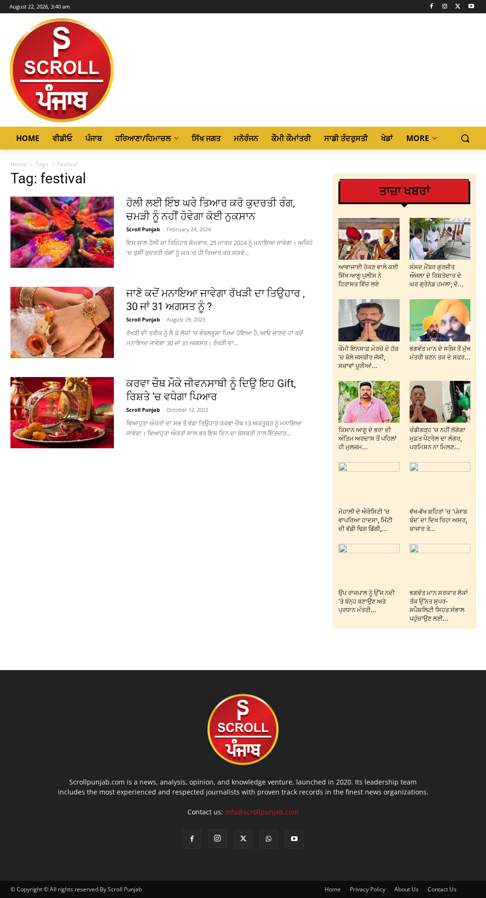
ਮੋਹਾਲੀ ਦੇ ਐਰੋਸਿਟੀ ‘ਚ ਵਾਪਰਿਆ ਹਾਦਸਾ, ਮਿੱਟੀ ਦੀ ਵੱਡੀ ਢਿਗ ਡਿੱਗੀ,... (365, 520)
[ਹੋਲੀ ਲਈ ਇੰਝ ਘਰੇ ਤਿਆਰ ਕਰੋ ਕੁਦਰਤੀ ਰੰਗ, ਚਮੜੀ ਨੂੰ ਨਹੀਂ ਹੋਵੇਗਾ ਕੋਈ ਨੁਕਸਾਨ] (62, 232)
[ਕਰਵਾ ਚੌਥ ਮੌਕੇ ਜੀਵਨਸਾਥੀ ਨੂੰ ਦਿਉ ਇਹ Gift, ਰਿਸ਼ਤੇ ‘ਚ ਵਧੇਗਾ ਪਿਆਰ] (62, 412)
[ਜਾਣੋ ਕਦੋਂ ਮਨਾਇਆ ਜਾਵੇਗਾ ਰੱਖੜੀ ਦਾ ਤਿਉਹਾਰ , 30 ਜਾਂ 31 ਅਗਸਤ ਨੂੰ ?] (62, 322)
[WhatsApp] (268, 839)
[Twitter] (457, 6)
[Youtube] (471, 6)
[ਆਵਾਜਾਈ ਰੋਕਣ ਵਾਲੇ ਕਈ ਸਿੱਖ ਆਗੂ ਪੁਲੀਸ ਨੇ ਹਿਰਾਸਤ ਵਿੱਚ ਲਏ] (369, 239)
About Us (406, 889)
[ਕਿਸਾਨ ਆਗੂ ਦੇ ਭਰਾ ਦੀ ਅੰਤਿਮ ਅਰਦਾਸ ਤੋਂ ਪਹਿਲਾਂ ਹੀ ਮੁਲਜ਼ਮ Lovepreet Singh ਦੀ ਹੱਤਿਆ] (369, 402)
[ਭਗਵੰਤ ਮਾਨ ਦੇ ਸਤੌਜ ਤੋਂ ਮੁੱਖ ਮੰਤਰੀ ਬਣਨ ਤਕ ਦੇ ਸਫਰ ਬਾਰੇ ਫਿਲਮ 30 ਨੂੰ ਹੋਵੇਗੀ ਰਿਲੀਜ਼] (440, 320)
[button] (465, 138)
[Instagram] (444, 6)
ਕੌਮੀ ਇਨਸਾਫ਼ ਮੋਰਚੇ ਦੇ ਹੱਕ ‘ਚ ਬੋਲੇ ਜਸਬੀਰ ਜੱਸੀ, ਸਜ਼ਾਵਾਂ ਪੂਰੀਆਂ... (368, 357)
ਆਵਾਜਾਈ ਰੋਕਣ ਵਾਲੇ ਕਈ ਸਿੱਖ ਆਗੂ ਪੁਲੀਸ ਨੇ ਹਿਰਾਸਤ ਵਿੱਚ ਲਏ (368, 276)
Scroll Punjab (143, 229)
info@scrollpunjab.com (262, 811)
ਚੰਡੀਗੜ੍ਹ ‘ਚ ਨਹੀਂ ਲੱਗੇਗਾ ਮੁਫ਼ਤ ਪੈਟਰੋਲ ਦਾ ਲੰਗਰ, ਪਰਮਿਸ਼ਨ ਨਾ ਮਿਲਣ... (438, 438)
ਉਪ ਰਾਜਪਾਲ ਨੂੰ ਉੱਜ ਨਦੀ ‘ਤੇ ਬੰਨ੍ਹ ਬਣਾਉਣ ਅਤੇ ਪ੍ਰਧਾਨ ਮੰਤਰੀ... (366, 601)
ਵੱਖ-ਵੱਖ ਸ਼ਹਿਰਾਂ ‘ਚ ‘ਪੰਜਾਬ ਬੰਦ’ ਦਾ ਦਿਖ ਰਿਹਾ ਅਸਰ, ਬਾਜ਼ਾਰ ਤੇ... (438, 520)
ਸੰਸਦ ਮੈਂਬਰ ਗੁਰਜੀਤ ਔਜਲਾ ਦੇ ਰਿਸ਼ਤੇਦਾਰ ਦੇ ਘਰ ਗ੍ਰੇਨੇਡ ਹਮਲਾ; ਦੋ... (437, 276)
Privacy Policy (367, 889)
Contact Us (442, 889)
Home (18, 164)
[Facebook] (431, 6)
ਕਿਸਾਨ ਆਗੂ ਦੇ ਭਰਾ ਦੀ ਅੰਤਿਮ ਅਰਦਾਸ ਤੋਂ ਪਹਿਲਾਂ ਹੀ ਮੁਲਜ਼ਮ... (367, 438)
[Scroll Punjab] (65, 70)
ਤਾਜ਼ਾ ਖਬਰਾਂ (404, 191)
